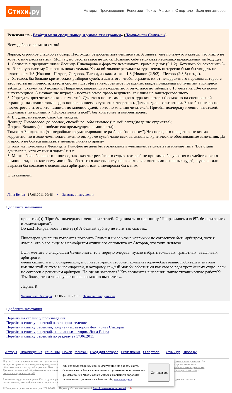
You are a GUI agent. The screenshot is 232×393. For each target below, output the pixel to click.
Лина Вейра (16, 194)
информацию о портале (183, 370)
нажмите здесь (123, 379)
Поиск (151, 10)
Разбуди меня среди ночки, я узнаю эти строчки (77, 35)
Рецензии (135, 10)
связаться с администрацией (19, 373)
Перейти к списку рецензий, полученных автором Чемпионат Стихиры (65, 327)
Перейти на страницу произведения (35, 318)
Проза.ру (190, 352)
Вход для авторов (211, 10)
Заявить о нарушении (78, 194)
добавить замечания (25, 207)
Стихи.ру (173, 352)
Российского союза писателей (109, 388)
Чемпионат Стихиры (145, 35)
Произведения (111, 10)
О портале (151, 352)
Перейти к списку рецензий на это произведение (46, 323)
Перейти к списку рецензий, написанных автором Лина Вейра (57, 332)
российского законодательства (187, 367)
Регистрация (130, 352)
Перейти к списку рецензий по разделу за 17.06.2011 (50, 336)
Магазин (166, 10)
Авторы (90, 10)
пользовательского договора (184, 361)
